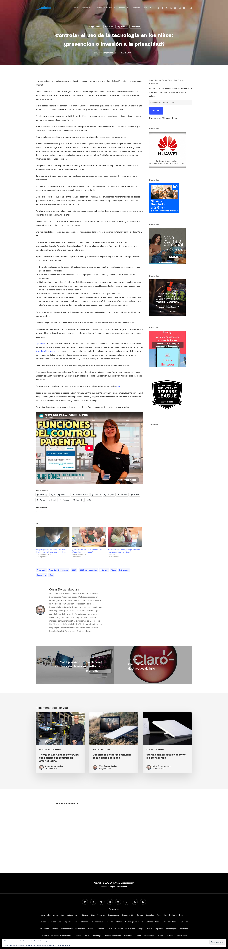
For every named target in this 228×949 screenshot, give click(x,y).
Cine (93, 915)
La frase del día (152, 922)
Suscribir (156, 111)
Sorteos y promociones (61, 936)
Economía (183, 915)
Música (55, 929)
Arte (77, 915)
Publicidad (111, 929)
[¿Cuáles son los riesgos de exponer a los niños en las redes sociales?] (89, 537)
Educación (44, 922)
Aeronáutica (58, 915)
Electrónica (56, 922)
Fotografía (84, 922)
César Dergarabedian (106, 53)
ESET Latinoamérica (88, 570)
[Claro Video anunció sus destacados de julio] (153, 665)
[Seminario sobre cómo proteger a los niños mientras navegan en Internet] (125, 537)
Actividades (46, 915)
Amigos (70, 915)
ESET (74, 570)
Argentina (41, 570)
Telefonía (128, 936)
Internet (109, 27)
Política (101, 929)
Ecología (173, 915)
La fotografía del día (134, 922)
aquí (118, 386)
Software (135, 27)
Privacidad (123, 570)
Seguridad (122, 27)
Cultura (140, 915)
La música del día (169, 922)
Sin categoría (171, 929)
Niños (113, 570)
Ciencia (85, 915)
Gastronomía (97, 922)
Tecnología (41, 575)
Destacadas (162, 915)
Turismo (160, 936)
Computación (94, 27)
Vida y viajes (182, 936)
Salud (149, 929)
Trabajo (138, 936)
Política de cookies (63, 945)
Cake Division (121, 887)
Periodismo (80, 929)
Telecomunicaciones (112, 936)
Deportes (150, 915)
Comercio (101, 915)
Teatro (86, 936)
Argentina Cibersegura (46, 351)
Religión (141, 929)
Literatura (44, 929)
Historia (109, 922)
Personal (91, 929)
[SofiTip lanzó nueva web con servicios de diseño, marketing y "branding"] (75, 665)
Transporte (149, 936)
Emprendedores (70, 922)
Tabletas (77, 936)
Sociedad (184, 929)
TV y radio (170, 936)
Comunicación (128, 915)
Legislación (183, 922)
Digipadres (40, 343)
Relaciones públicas (126, 929)
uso (51, 575)
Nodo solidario (66, 929)
